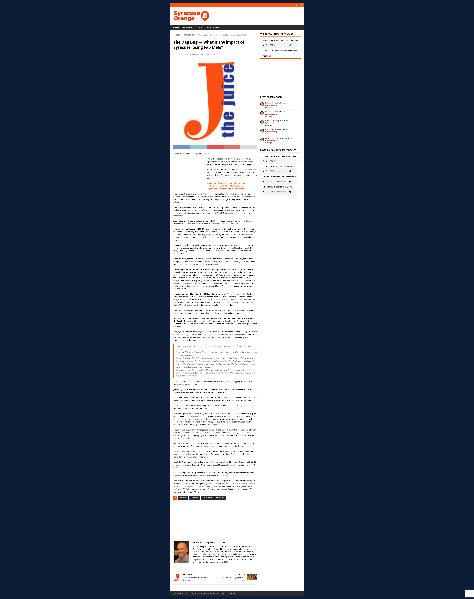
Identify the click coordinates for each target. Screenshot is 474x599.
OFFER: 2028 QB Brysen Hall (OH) (276, 121)
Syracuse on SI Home (182, 27)
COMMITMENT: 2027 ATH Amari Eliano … (279, 138)
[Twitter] (297, 5)
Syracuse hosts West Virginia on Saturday (226, 188)
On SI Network (230, 593)
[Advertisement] (261, 15)
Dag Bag (183, 498)
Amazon (283, 50)
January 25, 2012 (183, 54)
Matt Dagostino (197, 54)
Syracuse (220, 498)
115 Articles (222, 542)
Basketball (211, 54)
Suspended (207, 498)
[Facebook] (292, 5)
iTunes (276, 50)
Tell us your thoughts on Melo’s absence (225, 186)
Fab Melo (194, 498)
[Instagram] (301, 5)
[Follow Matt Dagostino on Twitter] (194, 566)
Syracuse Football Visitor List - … (276, 103)
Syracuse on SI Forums (208, 27)
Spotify (294, 50)
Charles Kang (272, 105)
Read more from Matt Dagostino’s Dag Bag (227, 183)
